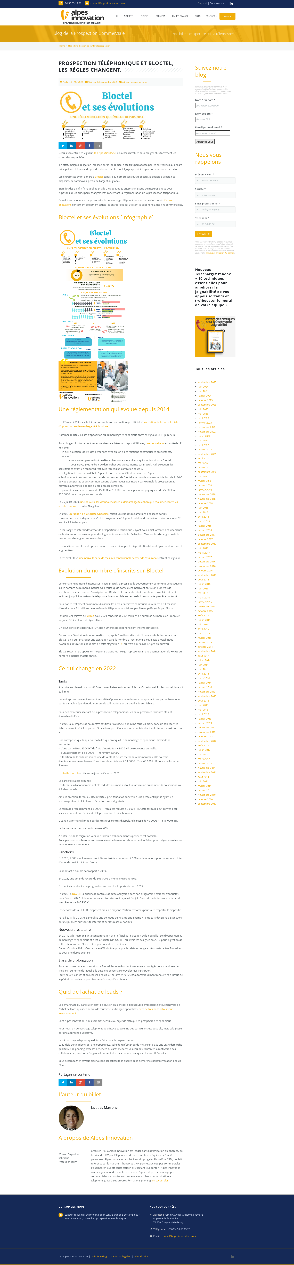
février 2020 (204, 480)
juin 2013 (203, 705)
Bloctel (99, 176)
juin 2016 (203, 588)
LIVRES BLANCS (180, 15)
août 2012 (203, 745)
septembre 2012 (207, 741)
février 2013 (204, 718)
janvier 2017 (205, 557)
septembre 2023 (207, 404)
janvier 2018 (205, 530)
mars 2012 (204, 758)
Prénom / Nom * (204, 174)
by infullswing (99, 1256)
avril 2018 (203, 516)
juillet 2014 (204, 660)
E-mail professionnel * (208, 127)
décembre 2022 (207, 427)
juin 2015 (203, 624)
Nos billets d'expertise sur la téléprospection (89, 45)
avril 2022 (203, 445)
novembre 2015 (207, 606)
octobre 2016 (205, 570)
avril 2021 (203, 458)
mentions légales (120, 1256)
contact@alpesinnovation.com (108, 3)
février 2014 (204, 682)
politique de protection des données (220, 253)
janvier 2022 (205, 449)
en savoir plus (160, 1180)
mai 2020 (203, 476)
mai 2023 (203, 413)
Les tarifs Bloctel (68, 773)
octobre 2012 (205, 736)
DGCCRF (77, 893)
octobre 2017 (205, 539)
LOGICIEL (144, 15)
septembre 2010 (207, 803)
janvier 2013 (205, 723)
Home (62, 45)
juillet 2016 (204, 584)
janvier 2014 (205, 687)
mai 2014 (203, 669)
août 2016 (203, 579)
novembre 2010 (207, 794)
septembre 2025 (207, 382)
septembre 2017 (207, 543)
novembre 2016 (207, 566)
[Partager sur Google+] (80, 145)
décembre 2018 (207, 494)
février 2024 (204, 395)
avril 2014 (203, 673)
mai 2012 (203, 754)
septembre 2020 (207, 471)
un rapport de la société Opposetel (89, 513)
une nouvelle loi (155, 443)
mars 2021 (204, 462)
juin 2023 (203, 409)
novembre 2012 (207, 732)
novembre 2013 (207, 691)
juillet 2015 (204, 620)
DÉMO (227, 16)
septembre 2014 (207, 651)
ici (121, 643)
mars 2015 (204, 633)
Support (203, 3)
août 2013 (203, 700)
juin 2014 (203, 664)
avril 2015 (203, 628)
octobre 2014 (205, 646)
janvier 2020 (205, 485)
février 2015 (204, 637)
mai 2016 (203, 593)
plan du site (141, 1256)
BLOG (197, 15)
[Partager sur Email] (98, 145)
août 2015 (203, 615)
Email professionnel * (207, 203)
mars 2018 (204, 521)
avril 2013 (203, 714)
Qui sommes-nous (72, 1206)
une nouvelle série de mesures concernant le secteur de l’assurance (118, 558)
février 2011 (204, 785)
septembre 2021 (207, 454)
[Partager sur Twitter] (63, 145)
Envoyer (201, 234)
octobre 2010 (205, 799)
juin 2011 (203, 781)
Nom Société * (204, 113)
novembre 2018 (207, 498)
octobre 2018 (205, 503)
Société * (200, 189)
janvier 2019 (205, 489)
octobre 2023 (205, 400)
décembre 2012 (207, 727)
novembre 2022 (207, 431)
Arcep (90, 615)
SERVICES (160, 15)
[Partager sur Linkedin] (71, 145)
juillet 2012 (204, 749)
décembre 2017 (207, 534)
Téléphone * (202, 218)
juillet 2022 (204, 436)
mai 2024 (203, 391)
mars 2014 (204, 678)
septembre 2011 (207, 772)
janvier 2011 (205, 790)
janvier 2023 (205, 422)
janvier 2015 (205, 642)
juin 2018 (203, 507)
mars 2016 (204, 597)
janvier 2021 (205, 467)
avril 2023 (203, 418)
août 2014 (203, 655)
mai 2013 (203, 709)
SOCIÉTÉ (128, 15)
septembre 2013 (207, 696)
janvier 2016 (205, 602)
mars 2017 (204, 552)
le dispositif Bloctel (105, 153)
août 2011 (203, 776)
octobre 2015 (205, 611)
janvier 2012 (205, 763)
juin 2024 (203, 386)
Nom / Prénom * (205, 100)
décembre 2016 (207, 561)
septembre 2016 (207, 575)
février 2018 (204, 525)
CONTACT (210, 15)
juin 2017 (203, 548)
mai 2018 (203, 512)
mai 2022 (203, 440)
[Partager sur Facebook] (89, 145)
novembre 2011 (207, 767)
